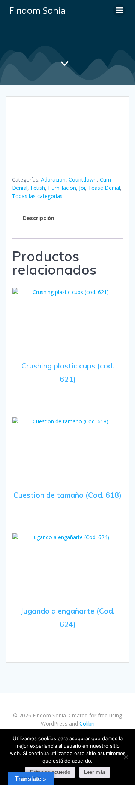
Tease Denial (104, 187)
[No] (125, 757)
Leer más (94, 772)
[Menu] (119, 10)
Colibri (87, 723)
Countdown (83, 179)
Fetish (37, 187)
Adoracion (53, 179)
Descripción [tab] (38, 218)
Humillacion (62, 187)
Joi (82, 187)
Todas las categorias (37, 196)
